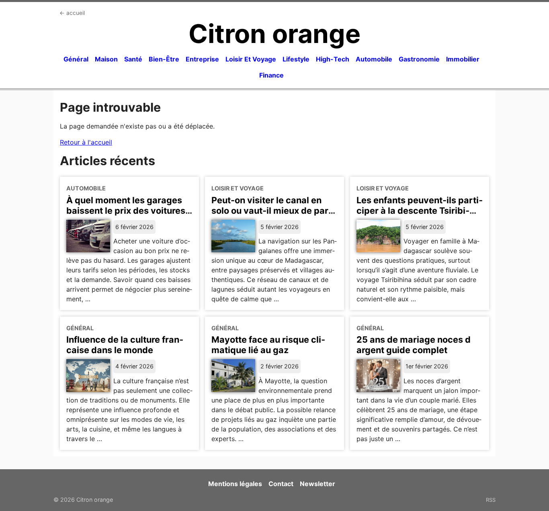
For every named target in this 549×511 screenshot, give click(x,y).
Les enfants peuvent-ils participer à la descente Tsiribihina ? (419, 210)
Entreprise (202, 59)
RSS (491, 500)
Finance (271, 75)
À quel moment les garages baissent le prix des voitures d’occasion (125, 210)
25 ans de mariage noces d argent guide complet (413, 344)
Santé (133, 59)
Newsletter (317, 484)
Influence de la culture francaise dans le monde (124, 344)
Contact (280, 484)
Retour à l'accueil (86, 142)
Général (76, 59)
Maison (106, 59)
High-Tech (332, 59)
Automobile (374, 59)
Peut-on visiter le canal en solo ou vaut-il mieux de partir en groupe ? (271, 210)
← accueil (72, 13)
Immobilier (462, 59)
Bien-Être (164, 59)
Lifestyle (296, 59)
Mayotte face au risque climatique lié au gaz (268, 344)
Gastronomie (419, 59)
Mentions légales (235, 484)
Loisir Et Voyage (250, 59)
